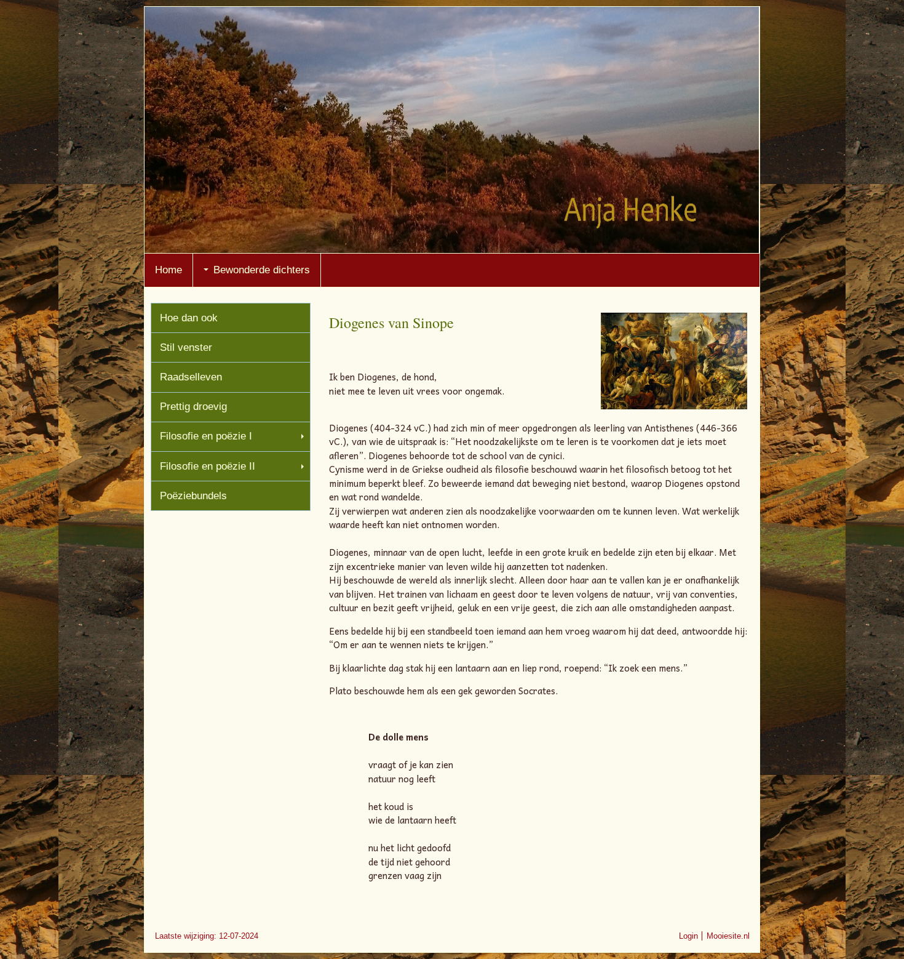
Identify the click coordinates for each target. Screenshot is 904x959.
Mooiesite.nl (728, 936)
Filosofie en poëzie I (206, 436)
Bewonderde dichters (261, 270)
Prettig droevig (193, 406)
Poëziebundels (193, 496)
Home (168, 270)
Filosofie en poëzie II (207, 466)
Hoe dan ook (189, 318)
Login (688, 936)
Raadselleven (191, 377)
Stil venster (186, 347)
